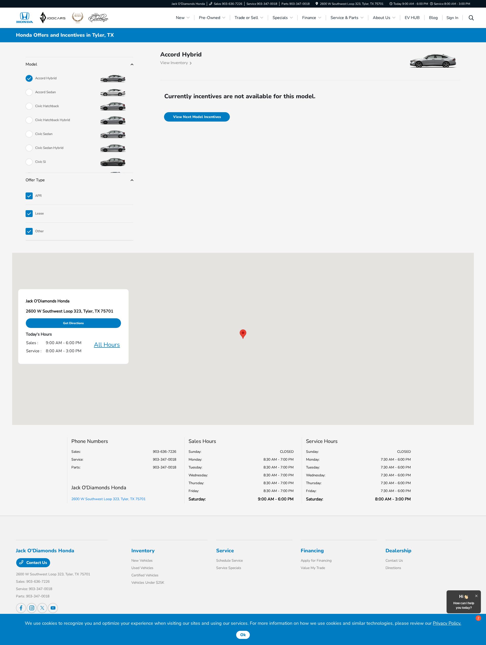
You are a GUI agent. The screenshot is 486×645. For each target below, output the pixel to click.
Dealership (398, 550)
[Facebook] (21, 608)
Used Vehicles (142, 567)
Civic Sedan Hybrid (49, 148)
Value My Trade (313, 567)
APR (38, 195)
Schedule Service (229, 560)
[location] (317, 4)
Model (31, 64)
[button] (243, 334)
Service (225, 550)
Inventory (143, 550)
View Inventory (174, 63)
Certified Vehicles (144, 575)
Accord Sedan (45, 92)
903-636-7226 (164, 451)
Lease (39, 213)
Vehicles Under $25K (147, 582)
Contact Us (36, 562)
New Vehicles (142, 560)
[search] (471, 18)
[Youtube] (53, 608)
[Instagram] (32, 608)
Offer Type (35, 180)
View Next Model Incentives (197, 116)
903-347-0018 (164, 459)
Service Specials (228, 567)
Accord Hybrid (46, 78)
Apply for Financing (316, 560)
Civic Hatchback (47, 106)
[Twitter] (42, 608)
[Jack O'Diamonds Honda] (62, 17)
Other (39, 231)
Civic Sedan (43, 134)
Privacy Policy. (447, 623)
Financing (312, 550)
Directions (393, 567)
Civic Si (40, 162)
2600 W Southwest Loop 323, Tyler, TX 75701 (108, 499)
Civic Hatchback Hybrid (52, 120)
